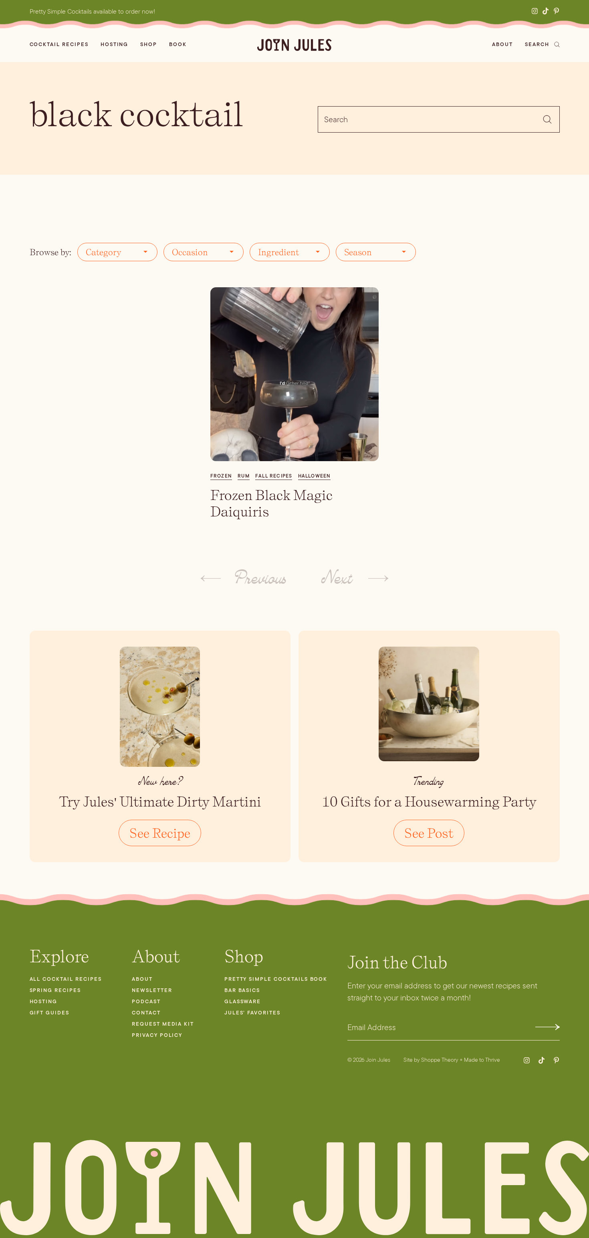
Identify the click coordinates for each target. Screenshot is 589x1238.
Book (178, 44)
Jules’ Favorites (252, 1012)
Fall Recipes (273, 476)
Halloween (314, 476)
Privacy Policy (157, 1035)
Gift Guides (49, 1012)
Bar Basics (242, 990)
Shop (148, 44)
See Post (429, 833)
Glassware (242, 1001)
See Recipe (159, 833)
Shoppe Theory (439, 1060)
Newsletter (152, 990)
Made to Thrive (482, 1060)
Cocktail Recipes (59, 44)
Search (537, 44)
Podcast (146, 1001)
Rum (244, 476)
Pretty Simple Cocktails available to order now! (92, 11)
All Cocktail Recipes (66, 979)
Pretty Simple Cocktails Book (276, 979)
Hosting (115, 44)
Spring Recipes (55, 990)
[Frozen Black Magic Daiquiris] (294, 374)
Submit (547, 1026)
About (502, 44)
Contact (146, 1012)
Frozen (221, 476)
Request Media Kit (163, 1024)
